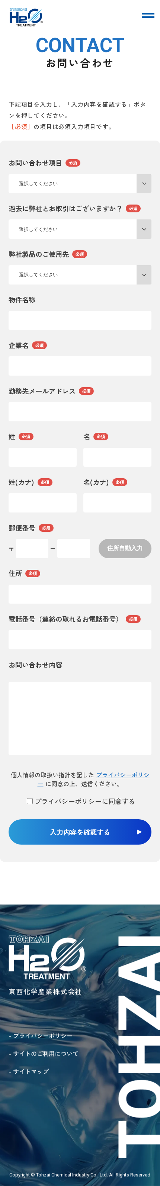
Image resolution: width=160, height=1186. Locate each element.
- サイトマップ (29, 1071)
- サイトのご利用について (44, 1053)
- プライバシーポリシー (41, 1035)
